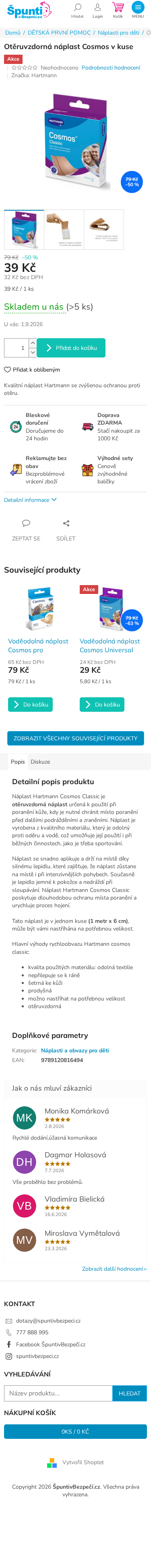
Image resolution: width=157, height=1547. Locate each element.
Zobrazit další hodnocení (112, 1269)
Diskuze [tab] (40, 762)
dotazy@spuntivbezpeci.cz (48, 1321)
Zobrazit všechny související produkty (76, 738)
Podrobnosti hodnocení (111, 68)
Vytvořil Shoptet (83, 1462)
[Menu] (138, 10)
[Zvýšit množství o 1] (33, 343)
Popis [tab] (18, 762)
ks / (75, 1431)
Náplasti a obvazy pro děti (75, 1050)
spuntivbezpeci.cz (37, 1356)
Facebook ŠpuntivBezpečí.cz (50, 1344)
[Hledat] (77, 10)
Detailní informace (26, 500)
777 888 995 (32, 1332)
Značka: (34, 75)
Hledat (129, 1393)
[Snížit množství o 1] (33, 352)
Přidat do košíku (76, 347)
